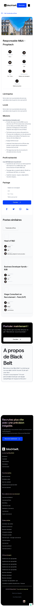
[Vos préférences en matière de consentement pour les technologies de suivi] (31, 605)
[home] (10, 5)
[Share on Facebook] (6, 209)
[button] (29, 5)
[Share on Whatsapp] (20, 209)
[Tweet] (13, 209)
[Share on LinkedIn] (27, 209)
